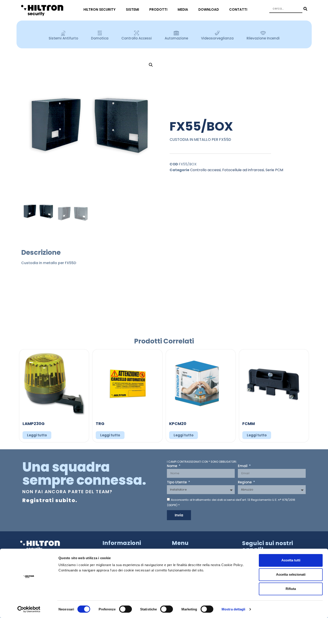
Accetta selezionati (290, 574)
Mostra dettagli (233, 609)
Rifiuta (291, 589)
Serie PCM (274, 169)
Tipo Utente (177, 482)
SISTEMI (132, 9)
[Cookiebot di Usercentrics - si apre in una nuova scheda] (28, 609)
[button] (151, 65)
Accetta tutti (290, 560)
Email (243, 466)
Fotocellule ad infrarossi (243, 169)
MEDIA (183, 9)
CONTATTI (238, 9)
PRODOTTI (158, 9)
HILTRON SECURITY (99, 9)
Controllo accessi (205, 169)
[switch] (125, 609)
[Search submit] (304, 9)
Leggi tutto (37, 435)
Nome (172, 466)
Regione (245, 482)
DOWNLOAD (208, 9)
